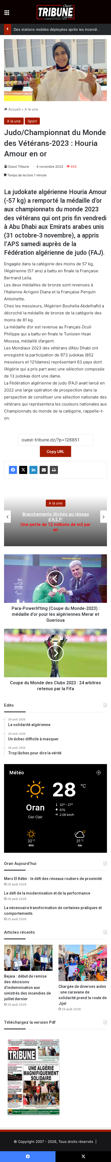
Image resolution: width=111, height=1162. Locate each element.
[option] (55, 516)
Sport (32, 121)
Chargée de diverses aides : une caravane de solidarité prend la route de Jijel (82, 995)
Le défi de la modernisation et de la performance (47, 893)
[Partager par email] (44, 470)
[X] (23, 470)
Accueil (13, 109)
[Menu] (6, 14)
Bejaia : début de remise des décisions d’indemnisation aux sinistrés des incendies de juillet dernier (27, 988)
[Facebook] (13, 470)
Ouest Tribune (18, 166)
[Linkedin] (33, 470)
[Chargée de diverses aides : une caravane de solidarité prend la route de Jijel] (82, 963)
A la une (31, 109)
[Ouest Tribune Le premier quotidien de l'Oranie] (55, 12)
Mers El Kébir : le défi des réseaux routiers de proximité (53, 879)
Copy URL (55, 451)
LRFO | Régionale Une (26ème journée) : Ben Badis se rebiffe (55, 522)
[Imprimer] (54, 470)
